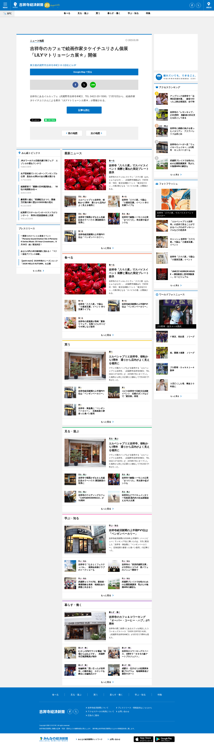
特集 (148, 13)
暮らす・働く (114, 13)
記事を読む (84, 110)
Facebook (192, 5)
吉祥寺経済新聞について (98, 707)
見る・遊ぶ (83, 13)
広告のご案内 (93, 715)
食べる (67, 13)
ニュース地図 (37, 40)
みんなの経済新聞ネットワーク (53, 739)
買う (98, 13)
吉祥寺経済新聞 (28, 5)
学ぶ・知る (133, 13)
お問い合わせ (123, 711)
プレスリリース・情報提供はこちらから (135, 707)
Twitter (198, 5)
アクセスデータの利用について (101, 711)
